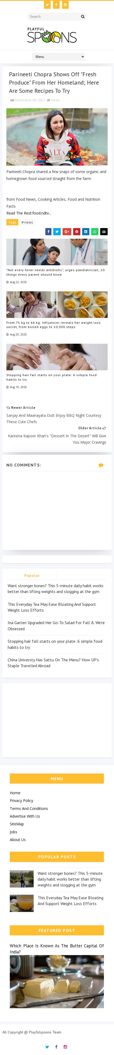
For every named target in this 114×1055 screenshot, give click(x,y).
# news (27, 222)
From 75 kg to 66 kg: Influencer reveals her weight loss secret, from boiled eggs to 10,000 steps (53, 325)
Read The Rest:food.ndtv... (28, 213)
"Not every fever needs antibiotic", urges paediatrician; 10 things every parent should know (55, 272)
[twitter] (47, 5)
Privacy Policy (21, 800)
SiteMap (17, 823)
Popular (32, 575)
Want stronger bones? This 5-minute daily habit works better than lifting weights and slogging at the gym (70, 879)
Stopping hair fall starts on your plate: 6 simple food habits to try (51, 377)
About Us (18, 839)
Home (15, 792)
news (55, 100)
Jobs (13, 831)
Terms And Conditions (29, 808)
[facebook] (56, 5)
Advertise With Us (25, 816)
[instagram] (65, 5)
